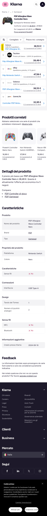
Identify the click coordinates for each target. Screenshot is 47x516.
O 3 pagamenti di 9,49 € (32, 63)
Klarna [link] (4, 12)
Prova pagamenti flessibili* (23, 32)
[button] (7, 20)
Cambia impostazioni (23, 502)
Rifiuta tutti (15, 510)
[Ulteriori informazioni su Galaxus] (3, 83)
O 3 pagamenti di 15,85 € (32, 77)
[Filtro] (4, 40)
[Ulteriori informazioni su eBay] (3, 69)
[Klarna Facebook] (7, 471)
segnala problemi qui (28, 376)
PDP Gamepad (11, 196)
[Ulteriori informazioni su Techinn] (3, 55)
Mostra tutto (27, 124)
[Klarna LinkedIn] (18, 471)
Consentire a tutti (31, 510)
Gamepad (32, 239)
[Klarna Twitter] (29, 471)
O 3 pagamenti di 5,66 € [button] (8, 158)
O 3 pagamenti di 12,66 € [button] (26, 158)
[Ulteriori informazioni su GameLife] (3, 97)
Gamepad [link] (18, 12)
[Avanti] (41, 143)
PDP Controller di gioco (16, 193)
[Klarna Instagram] (40, 471)
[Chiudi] (42, 483)
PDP (30, 233)
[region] (23, 498)
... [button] (10, 12)
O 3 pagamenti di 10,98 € (32, 104)
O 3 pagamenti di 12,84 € (32, 48)
